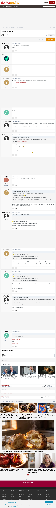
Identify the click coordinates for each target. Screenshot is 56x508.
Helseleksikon (21, 484)
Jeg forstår (49, 502)
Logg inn (45, 2)
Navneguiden (13, 496)
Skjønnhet (39, 494)
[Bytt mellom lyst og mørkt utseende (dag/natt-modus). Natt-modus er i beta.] (42, 477)
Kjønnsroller (21, 494)
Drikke (29, 497)
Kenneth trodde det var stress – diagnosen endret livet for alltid (8, 375)
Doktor (28, 482)
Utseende (18, 477)
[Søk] (54, 6)
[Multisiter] (13, 51)
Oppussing (4, 496)
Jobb (20, 496)
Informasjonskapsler (37, 477)
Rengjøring (4, 497)
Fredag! (2, 396)
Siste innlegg (9, 6)
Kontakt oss (31, 477)
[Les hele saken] (9, 370)
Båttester (47, 497)
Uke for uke (13, 497)
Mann (38, 496)
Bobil (47, 499)
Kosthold (26, 484)
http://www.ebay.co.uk (16, 343)
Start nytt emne (41, 39)
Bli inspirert (4, 494)
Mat (29, 490)
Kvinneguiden (22, 490)
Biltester (47, 494)
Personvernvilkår (25, 477)
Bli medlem (52, 2)
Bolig (3, 490)
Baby (11, 499)
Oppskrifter (30, 494)
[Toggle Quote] (13, 137)
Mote (38, 490)
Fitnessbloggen (40, 484)
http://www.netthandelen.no (21, 82)
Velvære (34, 484)
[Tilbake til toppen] (28, 475)
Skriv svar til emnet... (11, 355)
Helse (16, 484)
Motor (47, 490)
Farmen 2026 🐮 (4, 393)
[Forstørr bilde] (23, 146)
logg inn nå (31, 351)
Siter (16, 50)
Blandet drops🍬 (4, 388)
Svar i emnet (50, 39)
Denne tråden (50, 6)
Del (46, 35)
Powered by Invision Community (28, 479)
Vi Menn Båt (48, 496)
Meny (3, 6)
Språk (14, 477)
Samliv (20, 497)
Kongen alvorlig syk (5, 385)
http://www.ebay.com (16, 339)
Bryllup (38, 497)
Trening (30, 484)
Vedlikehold (4, 499)
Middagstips (30, 499)
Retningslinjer (15, 6)
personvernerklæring (12, 506)
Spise (29, 496)
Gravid (12, 494)
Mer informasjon (49, 504)
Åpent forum (13, 35)
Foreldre (13, 490)
